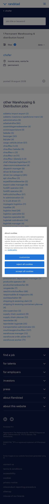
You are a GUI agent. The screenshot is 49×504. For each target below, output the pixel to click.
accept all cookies (24, 271)
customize (24, 257)
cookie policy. (12, 250)
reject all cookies (24, 264)
